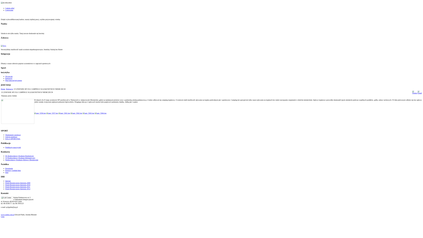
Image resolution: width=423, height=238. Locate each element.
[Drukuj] (414, 93)
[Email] (420, 93)
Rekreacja (9, 89)
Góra (2, 217)
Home (3, 89)
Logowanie (9, 10)
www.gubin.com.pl (7, 215)
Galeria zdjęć (9, 8)
